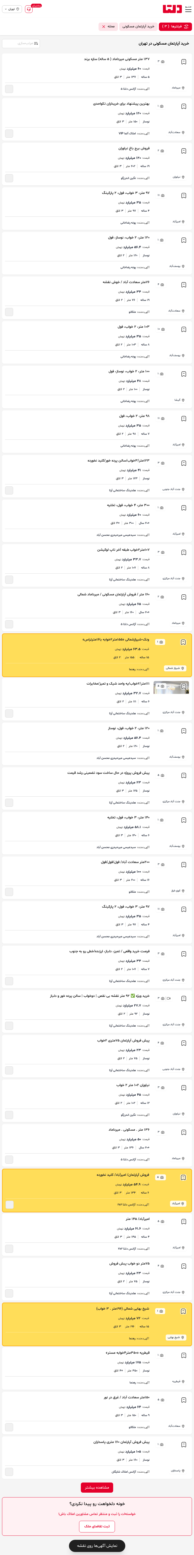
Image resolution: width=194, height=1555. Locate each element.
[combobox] (20, 43)
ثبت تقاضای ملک (97, 1526)
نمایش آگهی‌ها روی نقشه (97, 1546)
